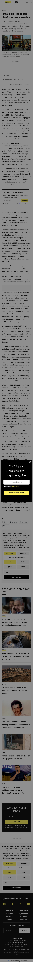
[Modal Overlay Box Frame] (16, 481)
